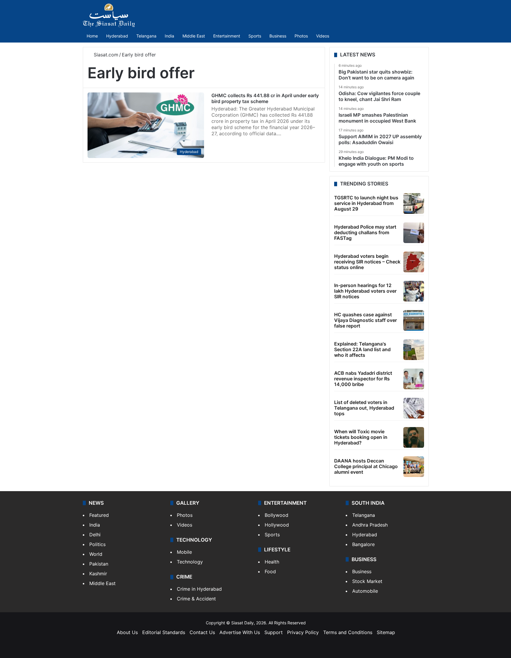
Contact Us (202, 632)
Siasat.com (105, 55)
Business (277, 35)
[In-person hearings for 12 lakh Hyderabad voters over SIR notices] (413, 291)
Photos (301, 35)
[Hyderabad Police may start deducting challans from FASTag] (413, 232)
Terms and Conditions (347, 632)
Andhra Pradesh (370, 525)
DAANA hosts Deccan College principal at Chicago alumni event (366, 466)
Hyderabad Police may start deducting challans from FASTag (365, 232)
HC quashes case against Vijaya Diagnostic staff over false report (365, 320)
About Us (127, 632)
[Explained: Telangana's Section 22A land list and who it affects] (413, 349)
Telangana (146, 35)
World (95, 554)
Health (272, 562)
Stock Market (367, 581)
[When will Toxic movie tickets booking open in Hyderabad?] (413, 437)
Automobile (365, 591)
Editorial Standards (163, 632)
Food (270, 571)
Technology (190, 562)
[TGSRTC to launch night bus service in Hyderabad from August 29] (413, 203)
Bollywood (276, 515)
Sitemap (386, 632)
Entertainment (226, 35)
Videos (322, 35)
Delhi (95, 535)
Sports (254, 35)
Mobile (184, 552)
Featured (99, 515)
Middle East (193, 35)
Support (273, 632)
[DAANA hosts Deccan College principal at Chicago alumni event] (413, 466)
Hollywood (277, 525)
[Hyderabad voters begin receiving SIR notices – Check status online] (413, 262)
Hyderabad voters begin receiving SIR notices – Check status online (367, 261)
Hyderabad (117, 35)
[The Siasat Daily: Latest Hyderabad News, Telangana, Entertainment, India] (109, 15)
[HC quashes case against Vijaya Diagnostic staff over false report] (413, 320)
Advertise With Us (239, 632)
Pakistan (98, 564)
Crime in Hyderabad (199, 589)
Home (92, 35)
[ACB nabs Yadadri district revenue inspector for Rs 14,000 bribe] (413, 379)
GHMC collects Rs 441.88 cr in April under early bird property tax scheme (265, 98)
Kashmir (98, 573)
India (169, 35)
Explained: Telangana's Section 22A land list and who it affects (362, 349)
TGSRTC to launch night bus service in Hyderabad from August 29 (366, 203)
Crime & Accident (196, 599)
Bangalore (363, 544)
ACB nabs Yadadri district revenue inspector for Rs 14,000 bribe (363, 378)
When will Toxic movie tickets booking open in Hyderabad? (360, 437)
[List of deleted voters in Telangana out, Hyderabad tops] (413, 408)
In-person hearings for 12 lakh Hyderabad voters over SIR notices (365, 290)
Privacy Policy (303, 632)
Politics (97, 544)
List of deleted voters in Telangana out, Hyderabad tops (364, 407)
